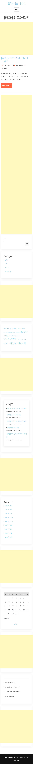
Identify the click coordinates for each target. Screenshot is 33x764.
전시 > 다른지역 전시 (10, 339)
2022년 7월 (8, 533)
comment (4, 68)
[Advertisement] (16, 38)
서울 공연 (17, 332)
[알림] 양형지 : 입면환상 (14, 415)
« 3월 (15, 624)
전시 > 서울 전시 (11, 343)
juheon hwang (20, 65)
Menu (16, 9)
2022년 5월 (8, 537)
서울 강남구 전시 (11, 332)
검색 (5, 239)
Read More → (6, 85)
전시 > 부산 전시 (22, 339)
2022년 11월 (9, 521)
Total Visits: (8, 696)
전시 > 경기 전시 (16, 335)
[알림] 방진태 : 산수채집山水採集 (16, 408)
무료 (18, 328)
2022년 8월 (8, 529)
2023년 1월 (8, 513)
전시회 (7, 268)
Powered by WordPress (11, 757)
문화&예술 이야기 (16, 3)
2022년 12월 (9, 517)
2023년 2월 (8, 509)
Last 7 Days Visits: (10, 691)
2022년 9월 (8, 525)
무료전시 (22, 328)
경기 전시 (11, 328)
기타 (6, 264)
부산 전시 (5, 332)
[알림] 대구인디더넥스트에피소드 (16, 421)
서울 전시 (23, 332)
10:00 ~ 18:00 (6, 328)
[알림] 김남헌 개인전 (13, 427)
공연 (6, 260)
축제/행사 (8, 271)
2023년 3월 (8, 506)
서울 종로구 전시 (8, 335)
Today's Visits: (9, 682)
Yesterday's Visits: (10, 687)
